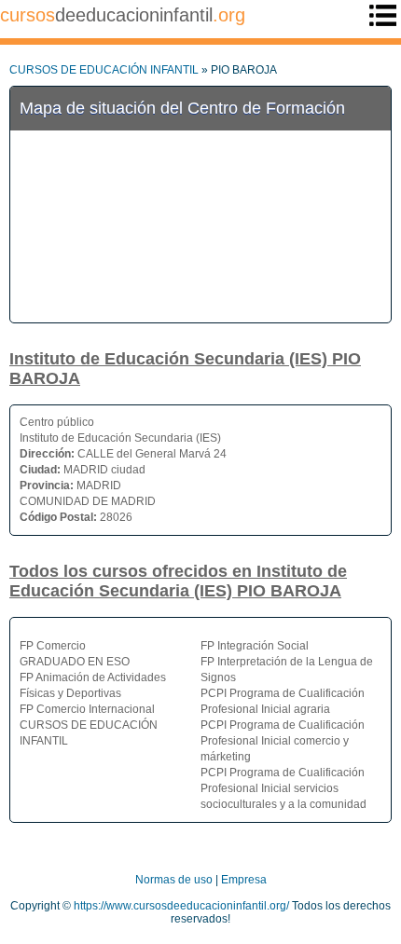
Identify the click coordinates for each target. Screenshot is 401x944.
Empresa (244, 879)
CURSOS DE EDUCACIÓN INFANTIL (104, 69)
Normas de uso (174, 879)
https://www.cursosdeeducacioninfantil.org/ (181, 905)
